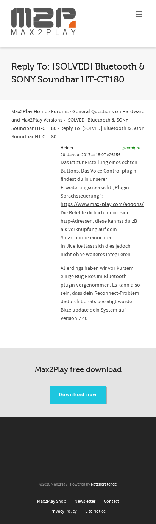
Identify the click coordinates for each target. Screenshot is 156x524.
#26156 (113, 155)
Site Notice (95, 511)
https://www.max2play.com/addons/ (102, 204)
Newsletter (85, 501)
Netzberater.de (104, 484)
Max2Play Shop (51, 501)
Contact (111, 501)
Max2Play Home (29, 111)
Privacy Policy (63, 511)
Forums (60, 111)
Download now (78, 394)
